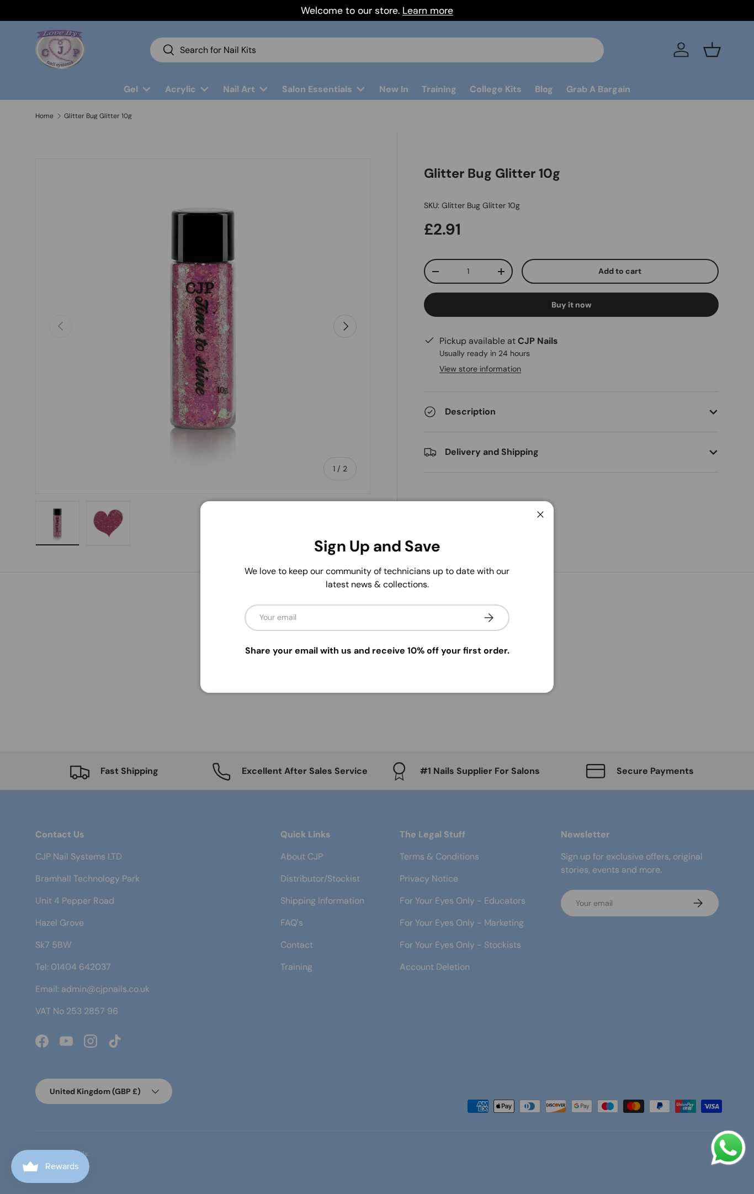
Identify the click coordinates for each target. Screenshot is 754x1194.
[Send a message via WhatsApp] (728, 1148)
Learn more (427, 10)
